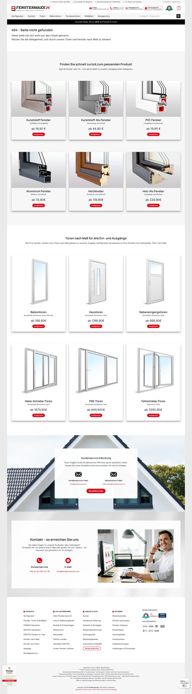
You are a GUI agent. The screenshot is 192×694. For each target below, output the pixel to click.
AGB (94, 689)
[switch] (184, 685)
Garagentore (104, 16)
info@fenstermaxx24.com (101, 9)
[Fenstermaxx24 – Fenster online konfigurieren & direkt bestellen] (31, 8)
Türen (42, 16)
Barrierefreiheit (112, 689)
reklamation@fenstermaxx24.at (114, 484)
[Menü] (188, 679)
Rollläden (89, 16)
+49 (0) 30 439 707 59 (39, 571)
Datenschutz (87, 689)
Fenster (31, 16)
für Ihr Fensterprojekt (155, 9)
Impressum (78, 689)
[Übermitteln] (178, 16)
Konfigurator (17, 16)
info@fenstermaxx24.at (78, 484)
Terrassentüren (72, 16)
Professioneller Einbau (136, 9)
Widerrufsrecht (101, 689)
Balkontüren (55, 16)
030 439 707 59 (118, 9)
